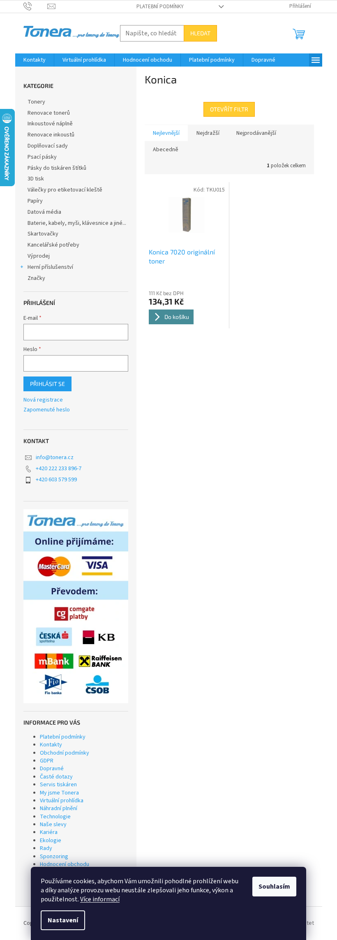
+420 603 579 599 (56, 480)
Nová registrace (43, 400)
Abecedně (165, 150)
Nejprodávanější (256, 133)
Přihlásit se (47, 383)
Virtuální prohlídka (61, 801)
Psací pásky (42, 157)
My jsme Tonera (59, 793)
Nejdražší (207, 133)
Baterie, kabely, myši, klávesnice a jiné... (77, 223)
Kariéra (49, 832)
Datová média (44, 212)
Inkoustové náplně (50, 124)
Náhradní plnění (58, 808)
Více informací (100, 899)
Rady (46, 848)
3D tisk (36, 179)
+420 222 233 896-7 (58, 468)
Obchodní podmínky (64, 753)
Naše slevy (53, 824)
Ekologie (50, 840)
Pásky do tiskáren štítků (57, 168)
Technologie (55, 817)
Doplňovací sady (48, 146)
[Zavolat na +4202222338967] (35, 6)
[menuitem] (34, 60)
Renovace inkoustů (51, 135)
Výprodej (39, 256)
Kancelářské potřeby (53, 245)
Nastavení (63, 920)
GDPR (46, 761)
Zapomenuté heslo (46, 410)
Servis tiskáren (58, 785)
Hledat (200, 33)
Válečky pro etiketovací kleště (65, 190)
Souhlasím (274, 886)
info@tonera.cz (55, 457)
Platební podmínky (160, 6)
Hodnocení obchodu (64, 864)
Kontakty (51, 745)
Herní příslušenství (50, 267)
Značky (36, 278)
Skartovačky (43, 234)
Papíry (35, 201)
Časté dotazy (56, 777)
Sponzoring (54, 856)
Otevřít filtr (229, 109)
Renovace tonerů (49, 113)
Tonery (36, 102)
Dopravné (52, 768)
